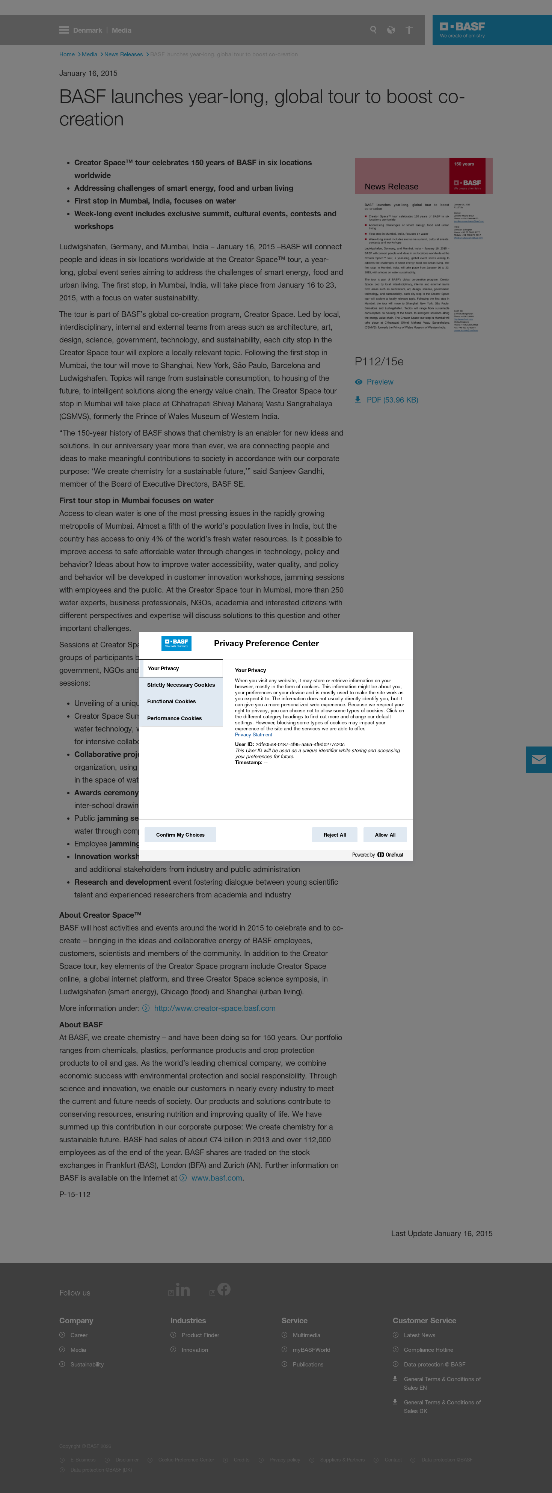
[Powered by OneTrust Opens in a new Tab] (380, 856)
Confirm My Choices (180, 835)
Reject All (335, 835)
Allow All (385, 835)
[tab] (181, 668)
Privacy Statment (253, 734)
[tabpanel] (320, 720)
